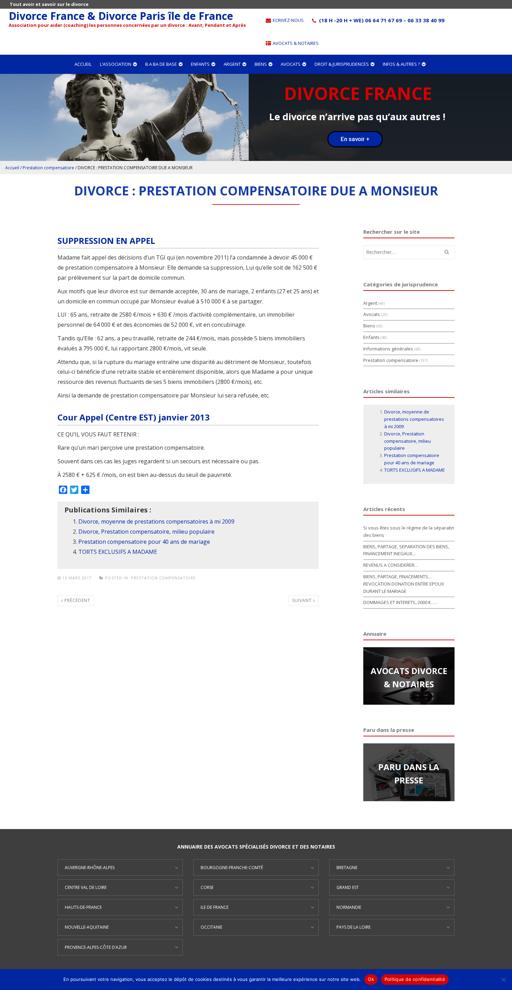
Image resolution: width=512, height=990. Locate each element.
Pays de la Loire (353, 927)
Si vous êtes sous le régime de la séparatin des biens (408, 531)
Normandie (348, 907)
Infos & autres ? (401, 64)
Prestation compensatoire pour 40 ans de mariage (144, 542)
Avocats (291, 64)
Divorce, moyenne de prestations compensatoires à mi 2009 (156, 521)
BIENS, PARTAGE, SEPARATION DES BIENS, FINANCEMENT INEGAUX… (406, 550)
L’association (115, 64)
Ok (371, 979)
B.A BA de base (161, 64)
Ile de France (214, 907)
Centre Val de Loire (86, 887)
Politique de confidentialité (415, 979)
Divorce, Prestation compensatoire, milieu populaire (146, 531)
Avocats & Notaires (295, 43)
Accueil (83, 64)
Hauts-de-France (83, 907)
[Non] (503, 979)
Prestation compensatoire (48, 168)
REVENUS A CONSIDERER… (390, 565)
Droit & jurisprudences (342, 64)
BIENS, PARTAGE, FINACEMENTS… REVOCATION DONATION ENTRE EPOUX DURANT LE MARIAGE (403, 583)
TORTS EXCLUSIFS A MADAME (117, 552)
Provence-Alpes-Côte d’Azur (96, 947)
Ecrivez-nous (288, 20)
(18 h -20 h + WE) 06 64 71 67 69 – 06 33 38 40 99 (381, 20)
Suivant (302, 600)
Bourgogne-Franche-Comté (232, 868)
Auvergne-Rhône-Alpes (90, 868)
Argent (232, 64)
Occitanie (211, 927)
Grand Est (347, 887)
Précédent (76, 600)
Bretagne (346, 868)
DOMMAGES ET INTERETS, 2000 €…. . (400, 602)
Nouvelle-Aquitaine (87, 927)
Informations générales (388, 349)
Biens (261, 64)
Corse (207, 887)
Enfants (200, 64)
